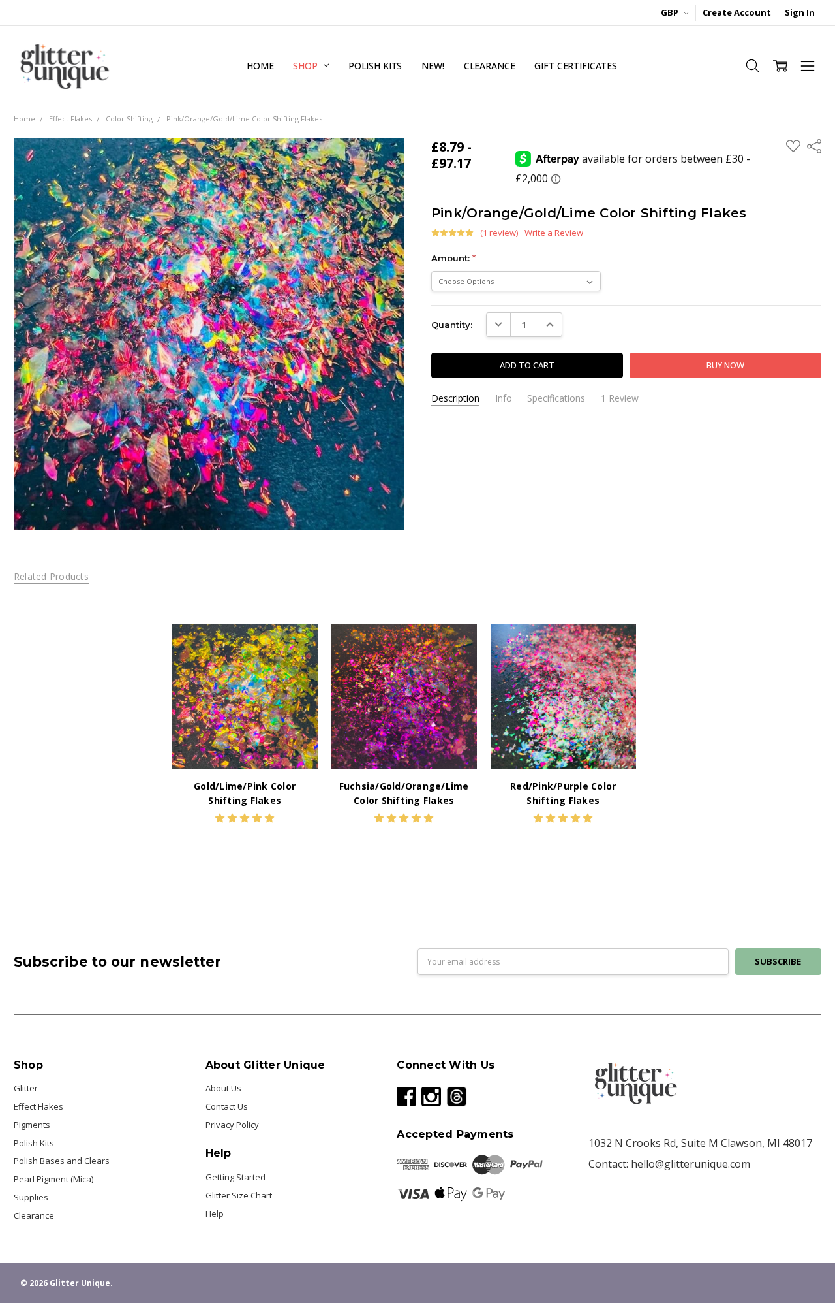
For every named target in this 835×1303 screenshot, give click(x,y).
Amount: (453, 258)
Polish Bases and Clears (62, 1160)
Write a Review (553, 233)
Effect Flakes (38, 1106)
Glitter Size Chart (238, 1195)
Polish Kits (375, 65)
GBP (670, 12)
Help (214, 1213)
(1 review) (499, 233)
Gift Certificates (575, 65)
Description (455, 398)
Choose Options (244, 744)
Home (260, 65)
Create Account (737, 12)
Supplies (31, 1197)
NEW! (432, 65)
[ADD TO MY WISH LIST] (295, 666)
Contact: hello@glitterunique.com (669, 1164)
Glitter (26, 1088)
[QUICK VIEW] (295, 645)
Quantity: (451, 324)
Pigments (32, 1125)
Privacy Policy (232, 1125)
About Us (223, 1088)
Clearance (489, 65)
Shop (306, 65)
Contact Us (226, 1106)
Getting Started (235, 1177)
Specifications (556, 398)
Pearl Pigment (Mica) (53, 1179)
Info (503, 398)
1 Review (620, 398)
